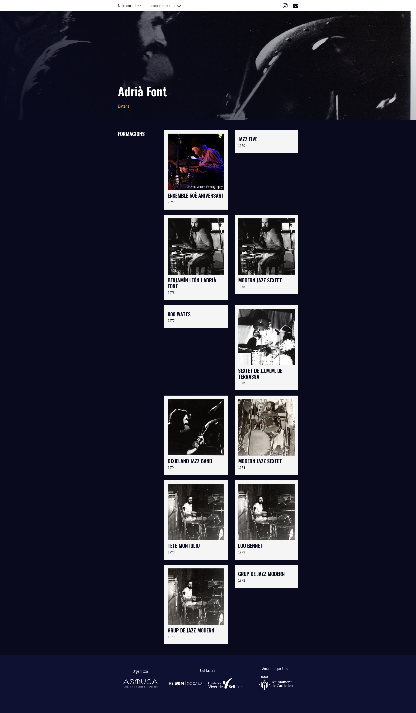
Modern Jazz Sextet (260, 280)
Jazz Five (247, 139)
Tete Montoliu (184, 545)
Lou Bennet (250, 545)
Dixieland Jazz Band (190, 461)
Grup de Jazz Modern (191, 630)
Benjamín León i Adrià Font (192, 283)
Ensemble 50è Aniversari (195, 195)
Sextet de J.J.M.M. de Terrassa (260, 373)
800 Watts (179, 314)
